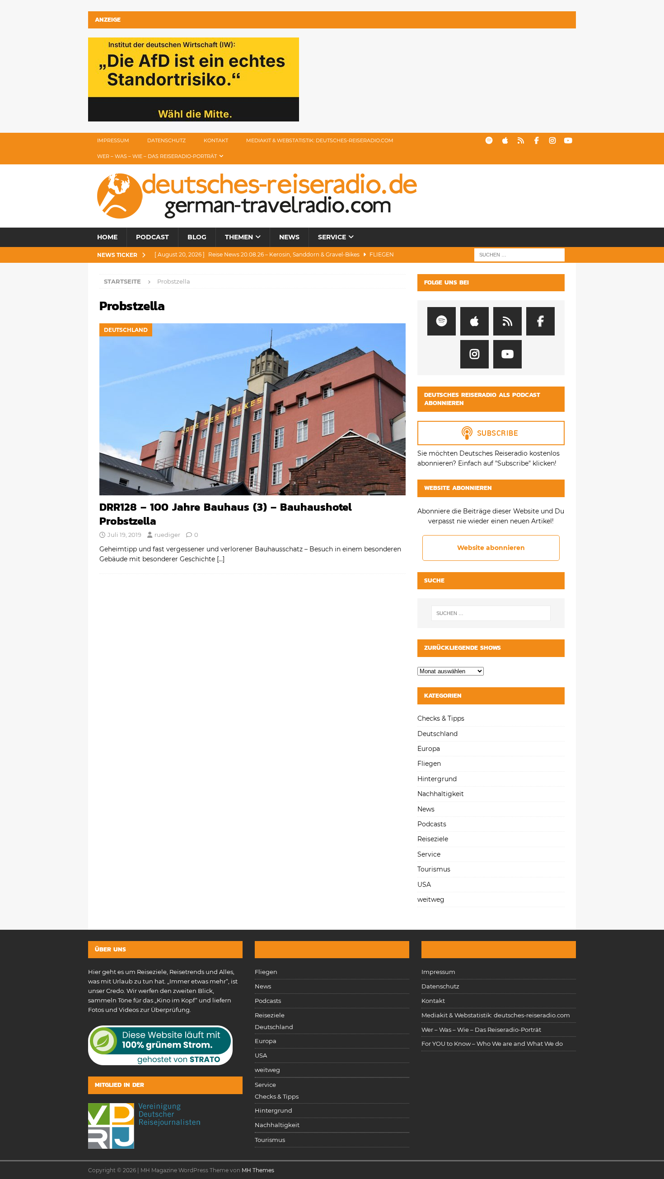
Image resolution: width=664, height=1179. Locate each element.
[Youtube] (568, 141)
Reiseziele (432, 839)
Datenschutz (166, 140)
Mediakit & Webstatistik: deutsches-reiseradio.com (319, 140)
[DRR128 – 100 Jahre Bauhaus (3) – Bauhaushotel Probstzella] (252, 409)
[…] (220, 559)
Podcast (152, 237)
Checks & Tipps (440, 718)
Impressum (113, 140)
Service (332, 237)
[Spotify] (489, 141)
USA (424, 885)
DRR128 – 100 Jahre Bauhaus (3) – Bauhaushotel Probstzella (225, 514)
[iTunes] (505, 141)
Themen (239, 237)
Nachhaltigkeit (440, 794)
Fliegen (429, 764)
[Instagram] (552, 141)
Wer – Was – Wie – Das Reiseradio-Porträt (157, 156)
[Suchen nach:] (519, 254)
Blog (196, 237)
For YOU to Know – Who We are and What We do (492, 1043)
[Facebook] (536, 141)
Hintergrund (437, 779)
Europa (428, 749)
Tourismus (433, 869)
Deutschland (437, 734)
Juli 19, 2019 (124, 534)
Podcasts (431, 824)
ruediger (167, 534)
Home (107, 237)
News (289, 237)
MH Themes (258, 1170)
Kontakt (216, 140)
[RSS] (520, 141)
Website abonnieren (491, 548)
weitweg (430, 899)
